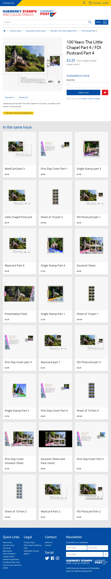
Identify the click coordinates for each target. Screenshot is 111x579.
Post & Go (7, 548)
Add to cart (83, 92)
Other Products (9, 553)
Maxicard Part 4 (14, 265)
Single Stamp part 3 (89, 168)
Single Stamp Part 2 (17, 410)
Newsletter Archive (31, 551)
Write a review (94, 98)
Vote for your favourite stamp (12, 566)
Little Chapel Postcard (18, 217)
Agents (26, 553)
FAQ (25, 548)
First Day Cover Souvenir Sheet (14, 461)
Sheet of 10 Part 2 (16, 511)
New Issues (7, 542)
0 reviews (83, 98)
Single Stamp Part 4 (53, 265)
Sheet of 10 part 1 (88, 314)
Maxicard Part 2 (50, 511)
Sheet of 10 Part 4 (88, 410)
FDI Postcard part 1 (89, 217)
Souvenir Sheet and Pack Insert (53, 461)
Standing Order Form (11, 562)
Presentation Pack (16, 314)
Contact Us (8, 2)
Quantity (71, 80)
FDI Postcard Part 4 (89, 31)
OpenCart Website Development (79, 571)
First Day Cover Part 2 (90, 459)
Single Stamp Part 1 (53, 314)
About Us (48, 542)
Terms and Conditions (33, 545)
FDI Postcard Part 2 (89, 511)
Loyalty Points (8, 556)
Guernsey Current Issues (36, 31)
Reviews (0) (23, 97)
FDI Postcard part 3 (89, 362)
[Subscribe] (105, 554)
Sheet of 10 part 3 (52, 217)
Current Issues (15, 31)
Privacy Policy (29, 542)
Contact (48, 545)
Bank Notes (7, 551)
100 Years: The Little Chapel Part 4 (63, 31)
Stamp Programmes (11, 559)
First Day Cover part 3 (18, 362)
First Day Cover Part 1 (54, 168)
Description (9, 97)
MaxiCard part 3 (15, 168)
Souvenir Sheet (86, 265)
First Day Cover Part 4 (54, 410)
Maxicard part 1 (50, 362)
